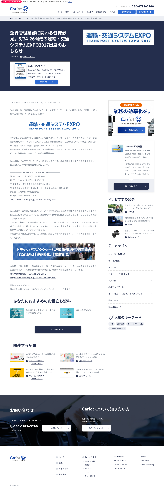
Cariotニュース (29, 56)
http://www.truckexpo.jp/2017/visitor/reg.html (33, 199)
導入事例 (89, 12)
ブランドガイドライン (121, 469)
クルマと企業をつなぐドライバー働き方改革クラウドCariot (19, 9)
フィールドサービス (135, 324)
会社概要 (143, 457)
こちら (70, 1)
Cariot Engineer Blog (147, 465)
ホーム (60, 12)
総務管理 (120, 324)
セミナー (88, 472)
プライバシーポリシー (121, 465)
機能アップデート (85, 361)
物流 (111, 324)
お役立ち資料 (90, 461)
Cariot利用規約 (119, 457)
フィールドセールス (117, 328)
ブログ (87, 465)
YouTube (88, 468)
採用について (144, 461)
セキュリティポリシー (121, 461)
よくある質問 (90, 476)
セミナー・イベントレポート (120, 273)
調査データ (113, 300)
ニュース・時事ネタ (36, 361)
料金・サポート (77, 12)
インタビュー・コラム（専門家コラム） (125, 293)
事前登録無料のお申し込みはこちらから (28, 273)
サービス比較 (114, 260)
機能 (67, 12)
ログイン (113, 12)
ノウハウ (131, 212)
